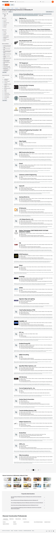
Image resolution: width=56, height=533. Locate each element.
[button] (2, 19)
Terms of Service (20, 530)
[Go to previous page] (26, 470)
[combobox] (46, 2)
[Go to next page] (40, 470)
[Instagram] (51, 531)
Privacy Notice (16, 530)
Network (12, 1)
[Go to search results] (11, 77)
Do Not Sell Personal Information (27, 530)
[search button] (53, 2)
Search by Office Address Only (5, 15)
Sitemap (33, 530)
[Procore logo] (5, 1)
